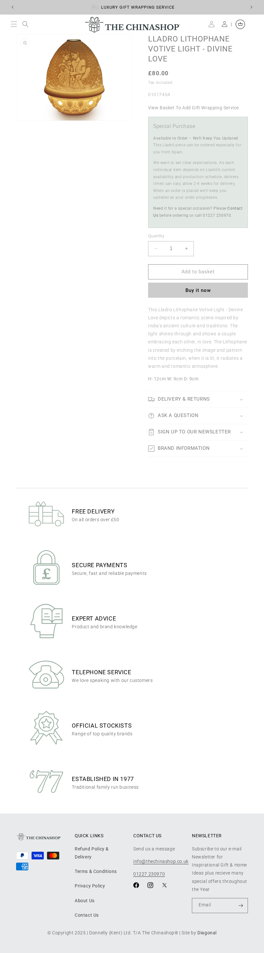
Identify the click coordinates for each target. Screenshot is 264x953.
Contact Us (87, 915)
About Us (85, 900)
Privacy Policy (90, 885)
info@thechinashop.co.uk (161, 861)
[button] (15, 24)
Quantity (156, 235)
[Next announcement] (251, 7)
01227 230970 (149, 873)
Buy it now (198, 290)
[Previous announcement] (12, 7)
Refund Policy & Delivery (92, 852)
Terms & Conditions (96, 871)
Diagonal (207, 932)
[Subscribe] (240, 905)
